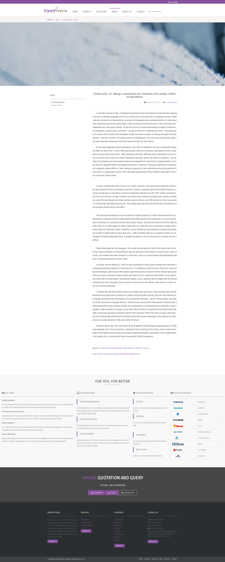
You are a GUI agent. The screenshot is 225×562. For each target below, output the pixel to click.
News (114, 12)
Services (87, 12)
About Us (126, 12)
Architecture (119, 520)
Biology (117, 540)
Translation (85, 520)
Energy (117, 528)
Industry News (56, 105)
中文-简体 (173, 2)
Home (75, 12)
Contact (140, 12)
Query (113, 493)
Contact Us (129, 493)
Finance (117, 537)
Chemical (117, 531)
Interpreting (85, 523)
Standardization (87, 526)
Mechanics (118, 526)
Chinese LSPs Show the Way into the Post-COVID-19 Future (123, 348)
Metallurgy (118, 523)
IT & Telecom (119, 534)
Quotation (97, 493)
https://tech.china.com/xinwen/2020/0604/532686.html (116, 354)
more (52, 541)
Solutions (101, 12)
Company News (66, 19)
